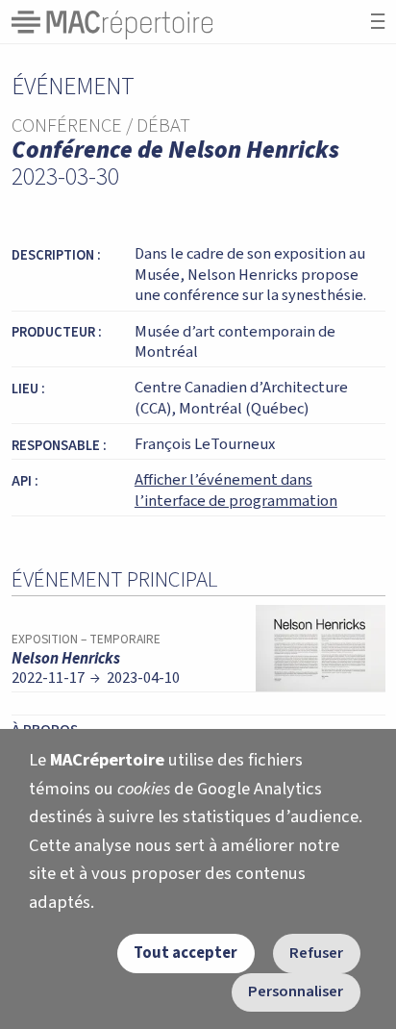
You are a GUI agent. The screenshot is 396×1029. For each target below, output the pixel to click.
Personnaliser (295, 991)
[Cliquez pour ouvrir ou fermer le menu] (377, 22)
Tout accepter (185, 953)
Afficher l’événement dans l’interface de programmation (236, 490)
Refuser (316, 953)
